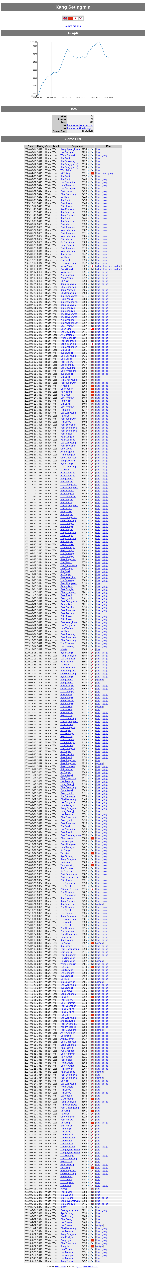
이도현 (63, 649)
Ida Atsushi (66, 862)
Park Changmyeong (70, 835)
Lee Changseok (68, 484)
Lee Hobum (66, 913)
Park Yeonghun (68, 425)
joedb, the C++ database (88, 1266)
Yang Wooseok (68, 1027)
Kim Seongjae (67, 308)
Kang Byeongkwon (70, 1149)
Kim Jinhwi (66, 254)
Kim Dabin (65, 158)
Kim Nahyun (66, 1069)
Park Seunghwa (68, 428)
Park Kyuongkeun (69, 877)
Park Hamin (66, 191)
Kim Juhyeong (67, 161)
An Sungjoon (67, 242)
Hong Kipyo (66, 991)
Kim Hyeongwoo (68, 296)
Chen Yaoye (66, 838)
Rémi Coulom (60, 1266)
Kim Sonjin (66, 1128)
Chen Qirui (65, 329)
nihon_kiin (101, 266)
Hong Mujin (66, 511)
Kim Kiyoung (66, 898)
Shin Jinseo (66, 206)
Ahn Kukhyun (67, 700)
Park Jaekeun (67, 613)
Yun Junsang (67, 275)
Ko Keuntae (66, 1057)
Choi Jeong (66, 359)
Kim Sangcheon (68, 565)
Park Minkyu (66, 224)
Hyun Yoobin (67, 299)
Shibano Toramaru (69, 889)
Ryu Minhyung (67, 209)
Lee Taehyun (67, 781)
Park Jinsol (66, 434)
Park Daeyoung (68, 1030)
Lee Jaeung (66, 1179)
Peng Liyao (66, 1240)
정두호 (63, 1188)
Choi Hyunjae (67, 1066)
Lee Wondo (66, 922)
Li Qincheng (66, 1099)
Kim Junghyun (67, 212)
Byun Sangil (66, 269)
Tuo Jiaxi (65, 967)
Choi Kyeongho (68, 371)
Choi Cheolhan (68, 287)
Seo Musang (66, 1176)
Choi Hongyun (67, 1003)
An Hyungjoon (67, 1033)
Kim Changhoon (68, 347)
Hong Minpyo (67, 937)
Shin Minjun (66, 239)
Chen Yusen (66, 389)
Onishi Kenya (67, 688)
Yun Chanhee (67, 320)
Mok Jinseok (66, 272)
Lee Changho (67, 523)
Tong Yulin (65, 401)
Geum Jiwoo (66, 586)
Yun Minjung (66, 706)
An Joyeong (66, 871)
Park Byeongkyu (68, 1024)
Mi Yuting (65, 173)
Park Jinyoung (67, 634)
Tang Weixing (67, 865)
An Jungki (65, 574)
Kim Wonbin (66, 1143)
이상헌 (63, 1207)
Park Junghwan (68, 227)
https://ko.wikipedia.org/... (80, 128)
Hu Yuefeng (66, 392)
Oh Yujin (64, 281)
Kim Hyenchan (67, 1137)
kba (98, 149)
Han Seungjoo (67, 439)
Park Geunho (67, 607)
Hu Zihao (65, 395)
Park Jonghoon (68, 341)
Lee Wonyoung (68, 263)
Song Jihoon (66, 478)
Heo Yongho (66, 535)
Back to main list (73, 26)
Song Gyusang (68, 460)
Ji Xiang (64, 386)
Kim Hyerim (66, 1140)
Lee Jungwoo (67, 1182)
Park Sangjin (67, 589)
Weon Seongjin (68, 155)
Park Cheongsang (69, 949)
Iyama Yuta (66, 266)
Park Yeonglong (68, 622)
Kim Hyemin (66, 1134)
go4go (105, 155)
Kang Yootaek (67, 215)
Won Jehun (66, 170)
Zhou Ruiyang (67, 1021)
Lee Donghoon (68, 496)
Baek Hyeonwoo (68, 314)
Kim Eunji (65, 179)
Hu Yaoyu (65, 943)
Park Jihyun (66, 203)
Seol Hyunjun (67, 326)
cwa (104, 173)
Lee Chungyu (67, 556)
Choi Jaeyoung (68, 194)
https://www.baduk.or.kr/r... (80, 125)
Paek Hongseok (68, 583)
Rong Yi (64, 997)
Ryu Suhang (66, 715)
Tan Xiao (64, 853)
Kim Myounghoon (69, 323)
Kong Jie (64, 1246)
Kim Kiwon (65, 1185)
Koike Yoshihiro (68, 344)
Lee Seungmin (67, 152)
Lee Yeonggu (67, 365)
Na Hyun (64, 197)
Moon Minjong (67, 230)
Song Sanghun (68, 994)
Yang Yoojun (66, 278)
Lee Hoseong (67, 646)
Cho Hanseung (68, 293)
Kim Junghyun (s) (69, 164)
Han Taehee (66, 628)
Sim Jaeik (65, 260)
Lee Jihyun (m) (67, 182)
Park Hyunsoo (67, 766)
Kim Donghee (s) (69, 302)
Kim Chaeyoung (68, 380)
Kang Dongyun (68, 284)
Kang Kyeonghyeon (70, 149)
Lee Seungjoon (68, 188)
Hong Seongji (67, 245)
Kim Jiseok (66, 508)
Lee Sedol (65, 886)
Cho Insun (65, 1036)
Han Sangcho (67, 185)
